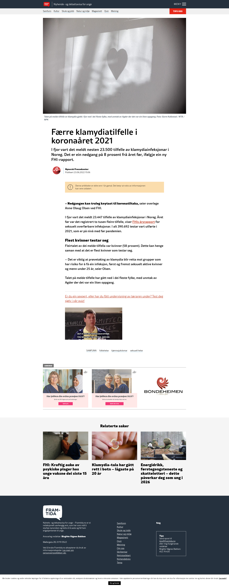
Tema (119, 562)
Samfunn (47, 11)
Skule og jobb (68, 11)
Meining (114, 11)
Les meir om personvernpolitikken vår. (58, 551)
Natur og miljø (82, 11)
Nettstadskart (124, 555)
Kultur (56, 11)
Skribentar (122, 551)
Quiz (106, 11)
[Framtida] (47, 4)
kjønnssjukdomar (119, 350)
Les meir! (223, 578)
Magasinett (97, 11)
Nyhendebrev (124, 559)
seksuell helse (136, 350)
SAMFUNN (91, 350)
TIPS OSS (177, 11)
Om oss (120, 548)
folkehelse (104, 350)
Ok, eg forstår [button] (114, 583)
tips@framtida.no (167, 541)
